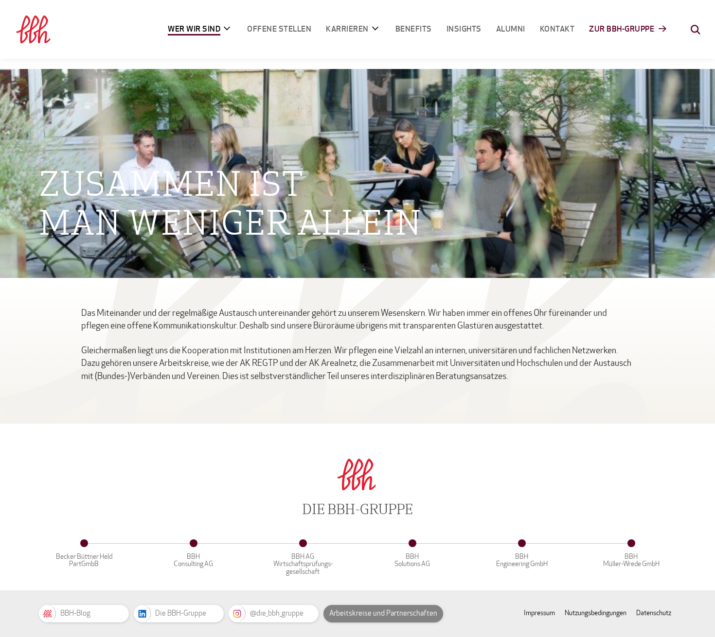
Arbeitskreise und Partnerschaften (383, 613)
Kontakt (557, 29)
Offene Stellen (279, 29)
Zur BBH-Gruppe (621, 29)
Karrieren (347, 29)
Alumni (510, 29)
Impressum (539, 613)
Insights (464, 29)
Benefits (413, 29)
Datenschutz (653, 613)
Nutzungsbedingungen (595, 613)
